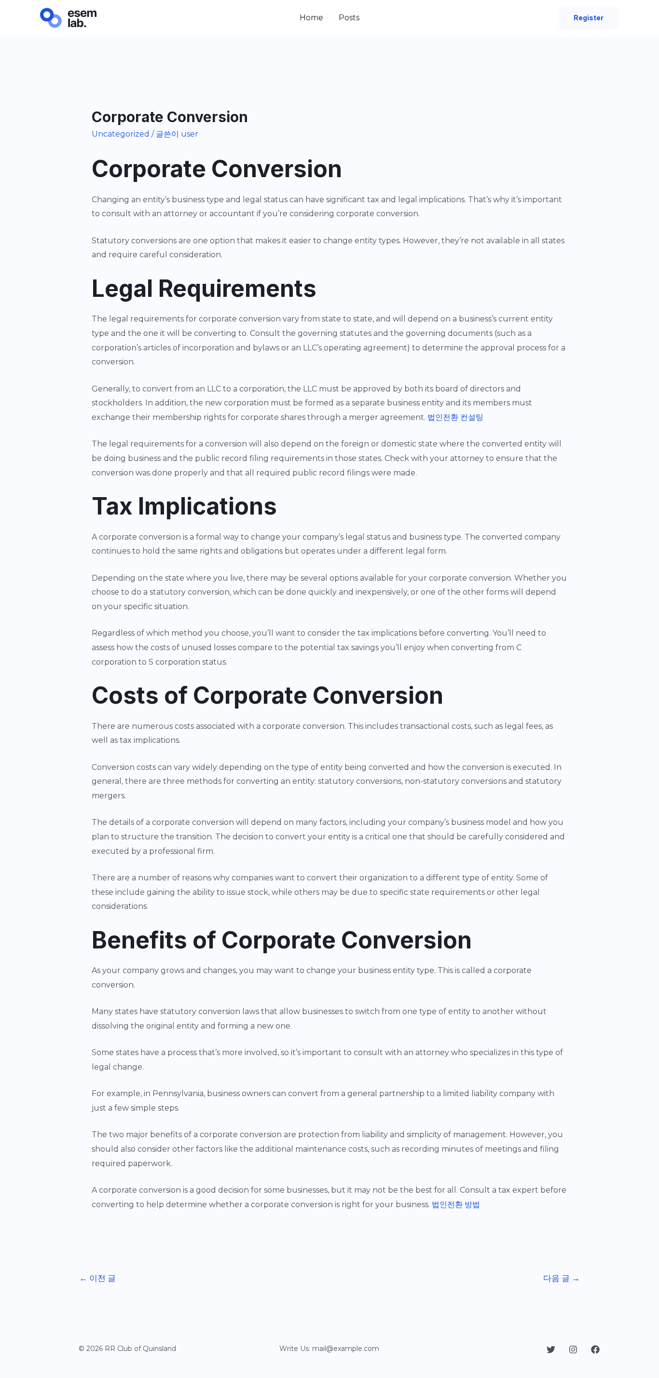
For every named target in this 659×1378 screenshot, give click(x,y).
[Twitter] (551, 1349)
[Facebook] (595, 1349)
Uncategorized (121, 134)
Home (311, 17)
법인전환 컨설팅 (455, 417)
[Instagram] (573, 1349)
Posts (349, 17)
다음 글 (561, 1278)
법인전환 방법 (456, 1204)
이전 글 (97, 1278)
